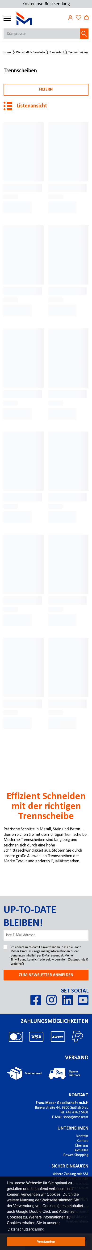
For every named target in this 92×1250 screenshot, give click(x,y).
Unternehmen (73, 1128)
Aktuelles (81, 1150)
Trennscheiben (78, 52)
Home (8, 52)
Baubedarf (57, 52)
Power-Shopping (75, 1155)
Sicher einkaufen (69, 1166)
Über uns (81, 1146)
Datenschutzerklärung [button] (26, 1229)
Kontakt (78, 1095)
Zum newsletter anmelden (46, 975)
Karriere (82, 1141)
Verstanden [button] (46, 1241)
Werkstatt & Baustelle (30, 52)
